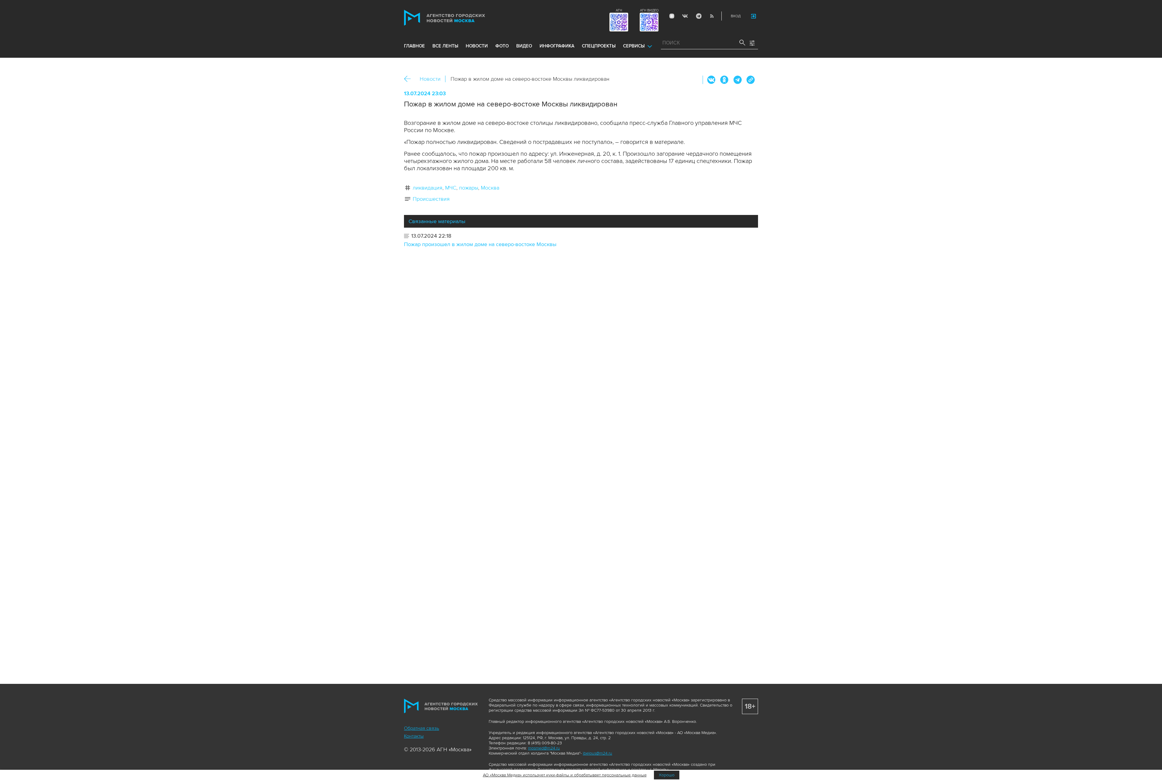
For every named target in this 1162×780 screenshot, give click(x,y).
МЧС (450, 187)
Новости (430, 79)
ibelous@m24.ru (597, 753)
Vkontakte (685, 16)
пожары (468, 187)
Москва (490, 187)
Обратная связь (421, 728)
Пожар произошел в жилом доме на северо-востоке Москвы (480, 244)
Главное (414, 46)
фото (502, 46)
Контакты (414, 736)
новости (477, 46)
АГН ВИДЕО (649, 10)
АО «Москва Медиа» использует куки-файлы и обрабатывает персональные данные (565, 775)
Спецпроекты (598, 46)
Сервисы (634, 46)
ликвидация (427, 187)
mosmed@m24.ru (544, 748)
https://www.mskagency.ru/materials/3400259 (750, 80)
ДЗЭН (671, 16)
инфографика (557, 46)
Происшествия (431, 199)
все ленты (445, 46)
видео (524, 46)
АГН (619, 10)
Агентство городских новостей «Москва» (456, 18)
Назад (409, 79)
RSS (711, 16)
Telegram (698, 16)
